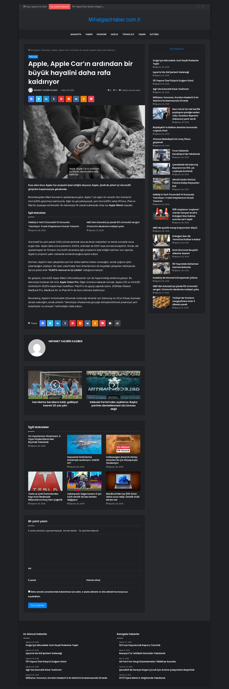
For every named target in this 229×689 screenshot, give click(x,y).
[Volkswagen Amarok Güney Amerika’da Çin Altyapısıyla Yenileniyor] (123, 444)
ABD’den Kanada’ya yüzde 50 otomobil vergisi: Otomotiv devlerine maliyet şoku (176, 288)
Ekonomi (101, 34)
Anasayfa (75, 34)
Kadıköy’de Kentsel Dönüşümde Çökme (175, 277)
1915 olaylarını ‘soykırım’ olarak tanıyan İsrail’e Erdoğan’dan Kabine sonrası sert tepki (185, 214)
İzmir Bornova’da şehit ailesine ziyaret (185, 251)
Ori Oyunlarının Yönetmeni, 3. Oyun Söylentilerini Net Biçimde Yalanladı (44, 439)
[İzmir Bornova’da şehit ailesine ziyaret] (161, 254)
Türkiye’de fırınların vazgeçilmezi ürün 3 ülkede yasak (183, 301)
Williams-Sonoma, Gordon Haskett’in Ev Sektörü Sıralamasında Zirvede (175, 99)
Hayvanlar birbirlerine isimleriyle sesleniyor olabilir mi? (83, 460)
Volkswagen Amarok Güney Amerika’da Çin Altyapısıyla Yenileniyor (122, 460)
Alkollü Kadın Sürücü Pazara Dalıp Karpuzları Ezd (185, 183)
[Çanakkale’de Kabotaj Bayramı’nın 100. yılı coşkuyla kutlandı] (161, 169)
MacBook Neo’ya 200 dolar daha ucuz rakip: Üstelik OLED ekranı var (123, 496)
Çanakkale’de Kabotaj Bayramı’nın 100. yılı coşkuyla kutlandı (185, 168)
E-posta (33, 580)
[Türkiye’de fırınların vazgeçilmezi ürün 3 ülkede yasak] (161, 302)
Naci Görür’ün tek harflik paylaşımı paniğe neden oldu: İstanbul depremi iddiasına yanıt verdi (186, 114)
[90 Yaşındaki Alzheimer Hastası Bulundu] (161, 268)
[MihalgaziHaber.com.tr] (114, 19)
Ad (30, 568)
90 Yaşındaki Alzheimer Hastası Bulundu (185, 265)
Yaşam (142, 34)
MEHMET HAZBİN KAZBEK (46, 90)
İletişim (154, 34)
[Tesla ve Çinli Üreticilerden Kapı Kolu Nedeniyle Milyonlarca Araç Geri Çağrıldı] (45, 481)
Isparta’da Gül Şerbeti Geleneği (171, 72)
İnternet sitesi (93, 580)
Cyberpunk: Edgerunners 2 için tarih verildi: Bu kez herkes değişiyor (84, 496)
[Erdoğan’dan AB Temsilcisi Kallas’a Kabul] (161, 240)
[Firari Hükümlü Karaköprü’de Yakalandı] (161, 155)
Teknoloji (128, 34)
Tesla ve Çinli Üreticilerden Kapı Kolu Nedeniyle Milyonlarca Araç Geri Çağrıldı (45, 496)
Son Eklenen (177, 48)
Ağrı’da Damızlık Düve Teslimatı (171, 89)
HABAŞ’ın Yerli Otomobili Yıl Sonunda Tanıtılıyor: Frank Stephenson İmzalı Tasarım (173, 198)
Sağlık (114, 34)
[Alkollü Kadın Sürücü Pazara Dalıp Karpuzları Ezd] (161, 184)
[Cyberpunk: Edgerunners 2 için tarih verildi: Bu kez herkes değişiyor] (84, 481)
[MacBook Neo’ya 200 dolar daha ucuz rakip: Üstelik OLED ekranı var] (123, 481)
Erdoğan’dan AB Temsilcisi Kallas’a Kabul (186, 238)
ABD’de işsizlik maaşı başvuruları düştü (175, 227)
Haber (89, 34)
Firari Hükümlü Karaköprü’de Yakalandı (186, 152)
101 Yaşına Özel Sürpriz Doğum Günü (90, 6)
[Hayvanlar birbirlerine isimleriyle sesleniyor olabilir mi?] (84, 444)
